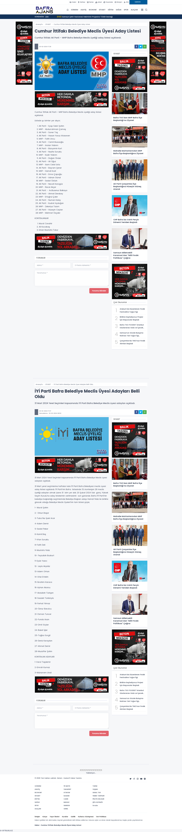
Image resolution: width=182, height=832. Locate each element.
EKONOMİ (92, 10)
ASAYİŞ (83, 10)
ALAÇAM (134, 10)
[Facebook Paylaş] (136, 47)
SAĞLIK (118, 10)
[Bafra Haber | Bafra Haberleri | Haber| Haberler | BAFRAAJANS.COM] (45, 10)
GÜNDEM (74, 10)
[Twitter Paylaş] (141, 47)
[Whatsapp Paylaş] (145, 47)
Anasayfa (39, 24)
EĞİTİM (110, 10)
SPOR (126, 10)
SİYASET (102, 10)
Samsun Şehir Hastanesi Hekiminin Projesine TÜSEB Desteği (82, 16)
